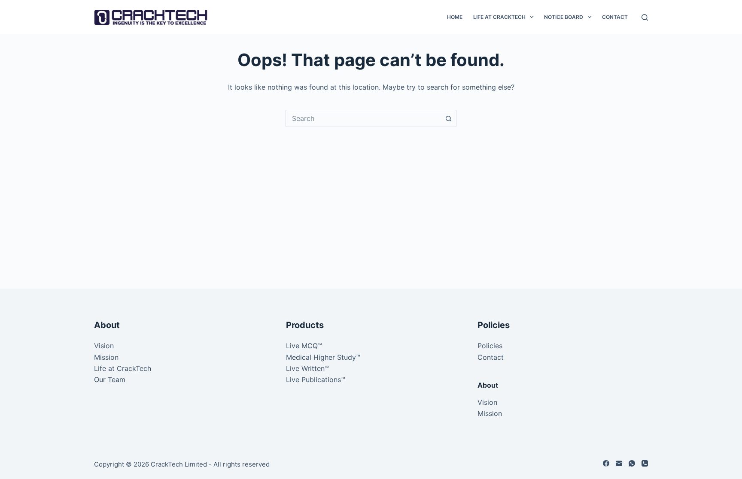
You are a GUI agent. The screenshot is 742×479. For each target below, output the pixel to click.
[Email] (619, 463)
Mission (106, 357)
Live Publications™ (315, 379)
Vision (104, 345)
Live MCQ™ (304, 345)
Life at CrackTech (499, 17)
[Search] (645, 17)
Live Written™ (307, 368)
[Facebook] (606, 463)
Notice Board (563, 17)
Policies (489, 345)
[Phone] (645, 463)
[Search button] (448, 118)
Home (454, 17)
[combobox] (363, 118)
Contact (615, 17)
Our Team (109, 379)
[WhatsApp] (632, 463)
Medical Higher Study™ (323, 357)
